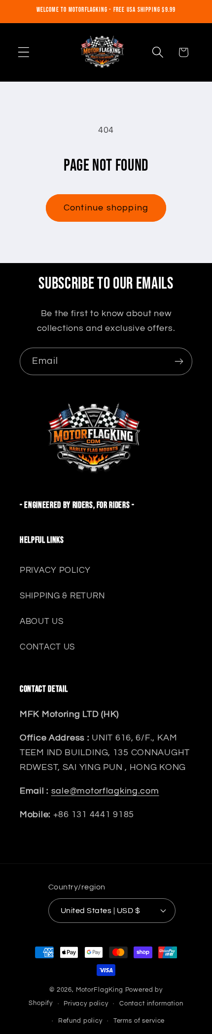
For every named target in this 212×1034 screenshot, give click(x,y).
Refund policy (80, 1020)
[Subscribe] (179, 361)
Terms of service (139, 1020)
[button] (24, 52)
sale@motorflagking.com (105, 791)
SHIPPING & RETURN (62, 595)
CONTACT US (47, 647)
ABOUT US (42, 621)
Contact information (151, 1003)
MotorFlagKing (99, 989)
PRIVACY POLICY (55, 570)
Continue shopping (106, 207)
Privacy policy (86, 1003)
